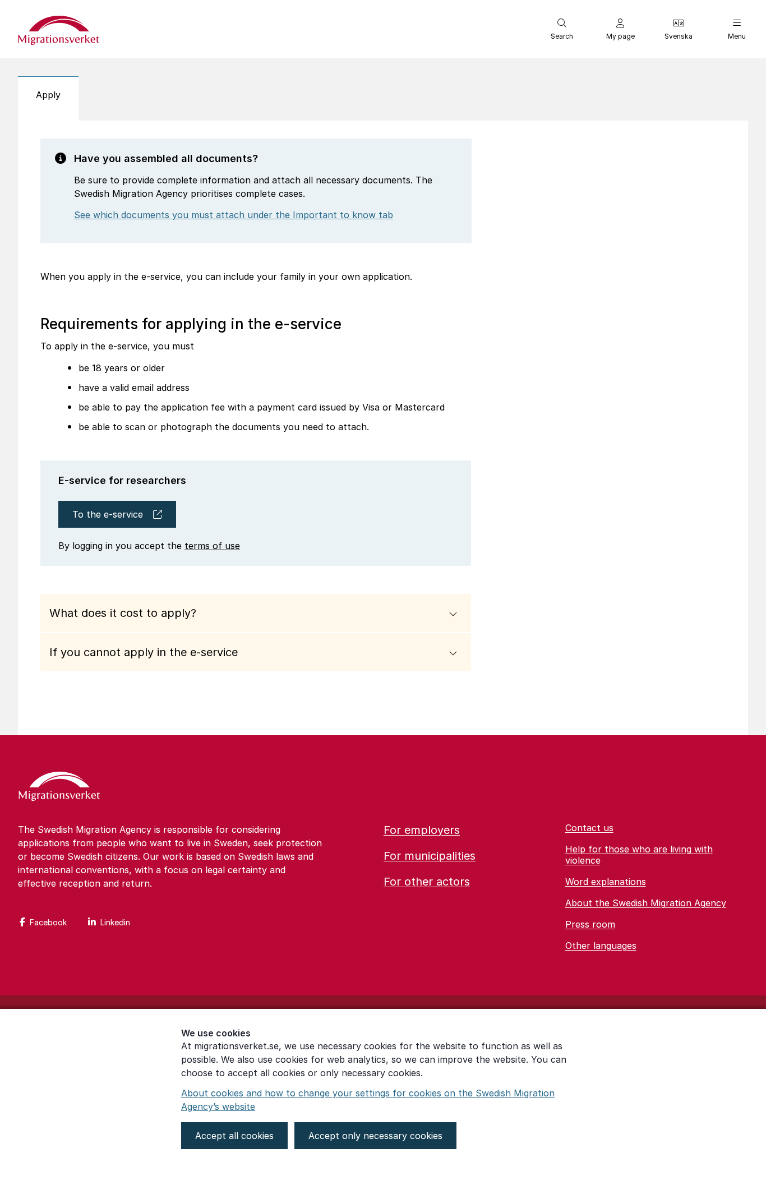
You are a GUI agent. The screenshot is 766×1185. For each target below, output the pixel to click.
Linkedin (115, 922)
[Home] (59, 787)
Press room (590, 924)
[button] (562, 29)
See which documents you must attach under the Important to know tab (233, 214)
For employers (422, 830)
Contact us (589, 827)
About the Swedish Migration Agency (645, 903)
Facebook (48, 922)
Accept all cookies (234, 1135)
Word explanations (605, 881)
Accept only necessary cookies (375, 1135)
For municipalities (430, 856)
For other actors (427, 881)
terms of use (212, 545)
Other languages (600, 945)
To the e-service (107, 514)
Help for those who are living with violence (639, 854)
